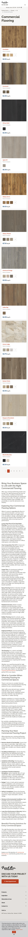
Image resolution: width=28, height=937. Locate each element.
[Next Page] (22, 471)
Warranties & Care (7, 899)
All (17, 10)
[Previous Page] (5, 471)
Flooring (12, 10)
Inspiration (4, 895)
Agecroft (5, 160)
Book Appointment (11, 881)
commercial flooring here (9, 670)
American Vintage (7, 270)
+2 (15, 386)
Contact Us (5, 906)
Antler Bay (5, 307)
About (3, 902)
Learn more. (19, 929)
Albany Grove (6, 196)
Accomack (5, 86)
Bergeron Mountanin (8, 418)
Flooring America (5, 10)
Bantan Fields (6, 381)
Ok (14, 931)
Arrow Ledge (6, 344)
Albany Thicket (7, 233)
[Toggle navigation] (25, 4)
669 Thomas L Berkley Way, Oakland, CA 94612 (12, 913)
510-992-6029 (5, 4)
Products (4, 892)
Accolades (5, 49)
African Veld (6, 123)
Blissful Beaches (7, 454)
